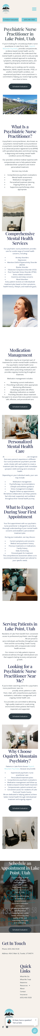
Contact (23, 991)
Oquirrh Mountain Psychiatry (16, 457)
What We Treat (25, 979)
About (22, 988)
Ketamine (23, 982)
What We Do (24, 976)
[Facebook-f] (3, 1027)
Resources (24, 985)
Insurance (23, 994)
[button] (34, 8)
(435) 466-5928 (26, 997)
